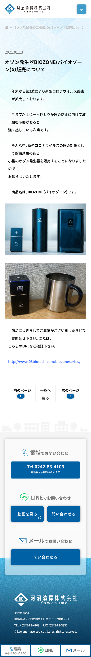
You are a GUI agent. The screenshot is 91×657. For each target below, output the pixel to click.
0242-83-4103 (30, 625)
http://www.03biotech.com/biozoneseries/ (44, 361)
